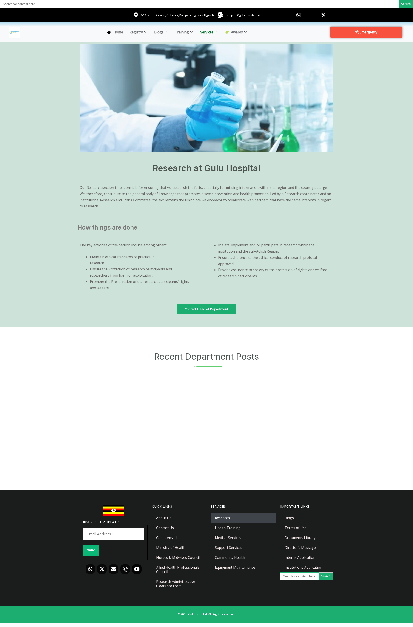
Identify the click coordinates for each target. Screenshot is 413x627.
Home (118, 32)
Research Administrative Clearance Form (175, 583)
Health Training (227, 527)
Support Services (228, 547)
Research (222, 517)
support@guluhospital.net (243, 15)
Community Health (230, 557)
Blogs (158, 32)
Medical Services (228, 537)
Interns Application (300, 557)
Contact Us (165, 527)
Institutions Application (303, 567)
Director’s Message (300, 547)
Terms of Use (296, 527)
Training (182, 32)
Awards (237, 32)
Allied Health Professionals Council (177, 569)
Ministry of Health (170, 547)
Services (206, 32)
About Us (163, 517)
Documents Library (300, 537)
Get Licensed (166, 537)
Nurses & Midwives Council (178, 557)
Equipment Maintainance (235, 567)
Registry (136, 32)
